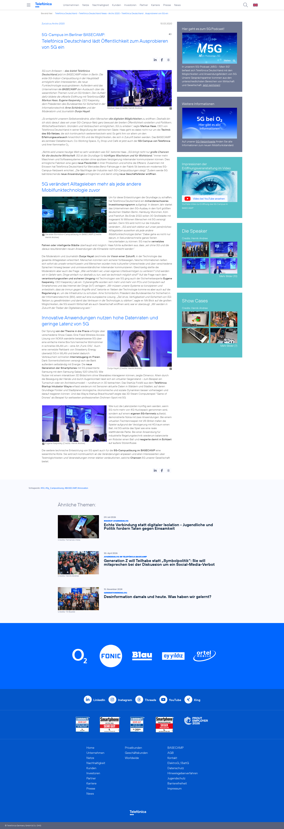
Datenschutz (175, 768)
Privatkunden (133, 748)
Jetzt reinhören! (211, 85)
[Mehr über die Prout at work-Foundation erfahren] (196, 724)
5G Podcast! (215, 29)
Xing (197, 700)
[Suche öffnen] (245, 5)
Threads (150, 700)
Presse (167, 5)
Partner (144, 5)
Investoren (130, 5)
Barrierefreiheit (177, 783)
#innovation (83, 488)
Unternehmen (71, 5)
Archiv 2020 (114, 13)
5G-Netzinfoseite (205, 141)
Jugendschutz (176, 778)
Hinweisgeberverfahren (182, 773)
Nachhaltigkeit (100, 5)
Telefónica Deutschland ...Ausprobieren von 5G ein (144, 13)
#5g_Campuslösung (55, 488)
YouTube (175, 700)
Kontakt (172, 758)
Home (90, 748)
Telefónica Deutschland (66, 13)
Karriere (155, 5)
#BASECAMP (71, 488)
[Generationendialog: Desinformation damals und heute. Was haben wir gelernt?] (140, 600)
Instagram (125, 700)
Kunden (116, 5)
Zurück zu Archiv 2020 (53, 23)
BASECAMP (175, 748)
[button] (155, 59)
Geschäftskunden (136, 753)
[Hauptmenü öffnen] (29, 5)
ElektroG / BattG (178, 763)
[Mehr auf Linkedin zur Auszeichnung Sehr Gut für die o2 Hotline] (137, 724)
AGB (170, 753)
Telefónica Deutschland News (93, 13)
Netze (85, 5)
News (177, 5)
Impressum (174, 788)
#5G (43, 488)
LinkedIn (99, 700)
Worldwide (132, 758)
